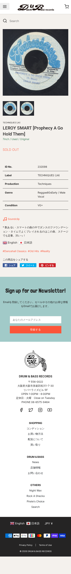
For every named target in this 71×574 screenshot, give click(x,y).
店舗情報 (35, 467)
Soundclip (13, 218)
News (35, 462)
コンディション (35, 428)
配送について (35, 439)
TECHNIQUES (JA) (11, 122)
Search (35, 506)
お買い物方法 (35, 433)
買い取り (35, 444)
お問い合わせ (35, 473)
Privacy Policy (25, 545)
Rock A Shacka (36, 495)
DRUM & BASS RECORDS (40, 551)
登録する (35, 329)
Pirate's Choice (35, 501)
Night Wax (35, 490)
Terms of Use (45, 545)
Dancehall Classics (15, 251)
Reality (46, 251)
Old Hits (34, 251)
